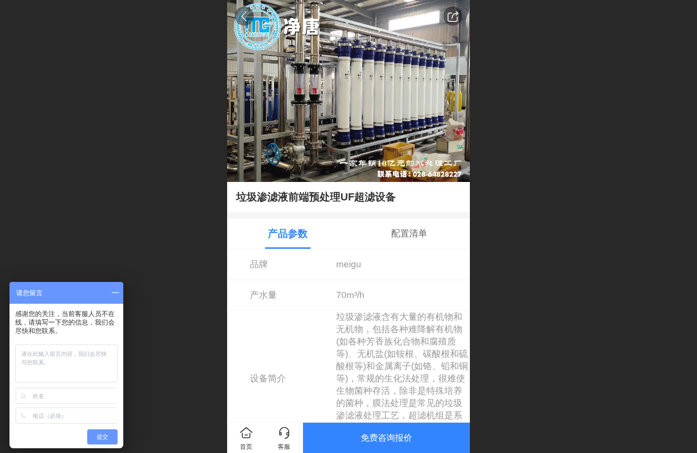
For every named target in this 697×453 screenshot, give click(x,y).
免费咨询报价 (386, 438)
